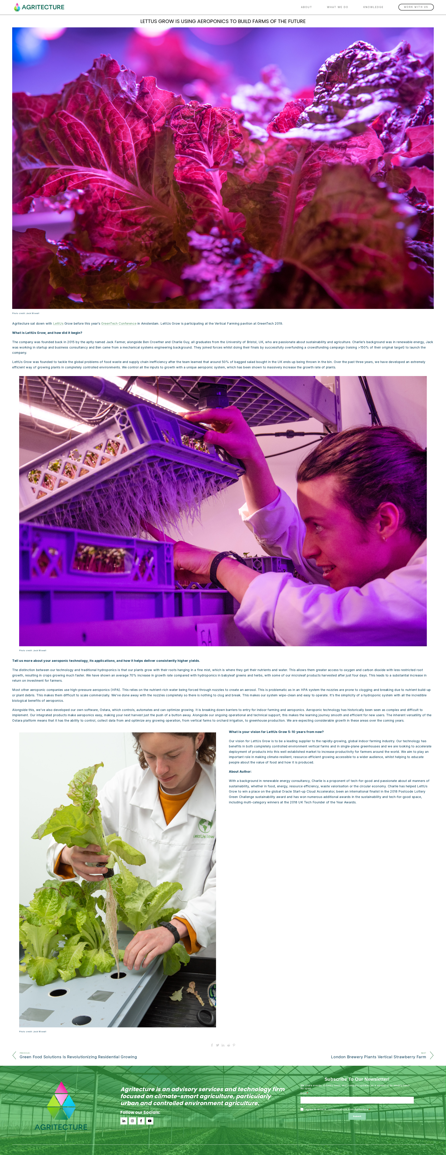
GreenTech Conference (118, 323)
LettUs (58, 323)
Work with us (416, 7)
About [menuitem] (306, 7)
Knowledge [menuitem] (373, 7)
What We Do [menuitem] (337, 7)
